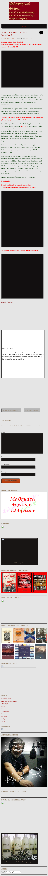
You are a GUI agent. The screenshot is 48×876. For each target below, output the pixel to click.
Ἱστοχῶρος (4, 472)
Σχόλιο (3, 432)
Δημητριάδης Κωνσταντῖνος (9, 701)
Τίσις (2, 709)
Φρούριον (4, 716)
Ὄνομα (3, 457)
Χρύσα (3, 721)
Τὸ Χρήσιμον (5, 711)
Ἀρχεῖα (3, 872)
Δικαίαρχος (4, 704)
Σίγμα (3, 706)
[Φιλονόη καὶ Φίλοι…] (24, 21)
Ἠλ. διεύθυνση (5, 464)
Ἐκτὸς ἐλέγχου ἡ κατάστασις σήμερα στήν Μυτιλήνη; (12, 410)
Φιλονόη (29, 38)
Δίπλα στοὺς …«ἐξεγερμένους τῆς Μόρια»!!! (33, 410)
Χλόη (3, 719)
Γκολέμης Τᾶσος (6, 699)
